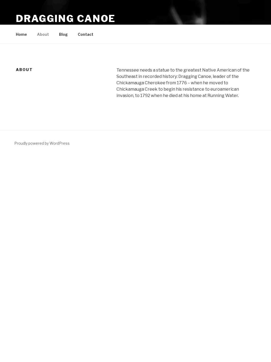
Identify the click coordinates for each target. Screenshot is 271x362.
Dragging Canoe (66, 18)
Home (21, 34)
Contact (85, 34)
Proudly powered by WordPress (42, 143)
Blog (63, 34)
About (43, 34)
